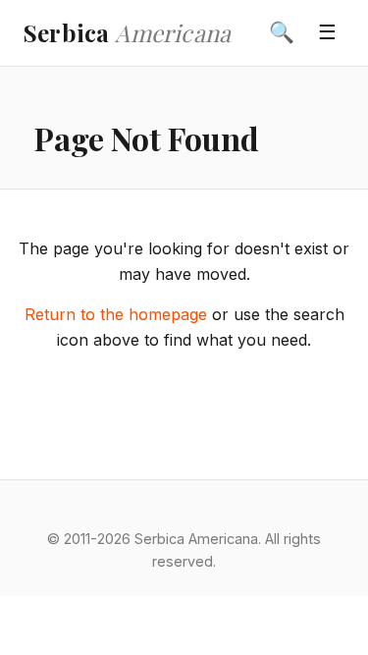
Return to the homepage (116, 314)
